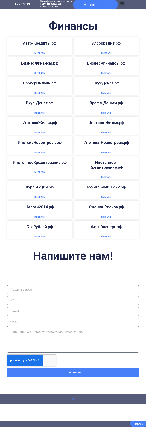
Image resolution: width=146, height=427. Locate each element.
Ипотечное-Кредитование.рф (106, 165)
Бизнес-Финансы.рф (106, 63)
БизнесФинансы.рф (39, 63)
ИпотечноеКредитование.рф (40, 162)
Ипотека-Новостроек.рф (106, 142)
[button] (122, 4)
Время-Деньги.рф (106, 103)
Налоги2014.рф (39, 207)
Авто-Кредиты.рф (39, 43)
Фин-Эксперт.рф (106, 226)
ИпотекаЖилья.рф (40, 122)
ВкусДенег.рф (106, 83)
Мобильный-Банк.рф (106, 187)
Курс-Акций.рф (40, 187)
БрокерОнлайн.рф (39, 83)
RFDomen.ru (22, 4)
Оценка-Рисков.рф (106, 207)
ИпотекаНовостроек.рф (40, 142)
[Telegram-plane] (73, 399)
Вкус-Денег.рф (39, 103)
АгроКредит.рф (106, 43)
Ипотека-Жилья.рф (106, 122)
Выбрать (39, 53)
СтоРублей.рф (39, 226)
